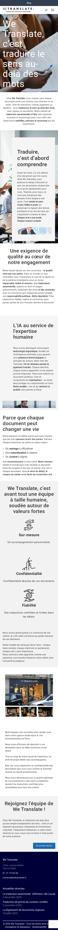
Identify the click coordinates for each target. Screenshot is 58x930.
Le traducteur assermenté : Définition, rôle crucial (29, 894)
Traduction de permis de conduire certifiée (25, 902)
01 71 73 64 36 (10, 873)
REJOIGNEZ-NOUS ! (44, 846)
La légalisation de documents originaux (24, 910)
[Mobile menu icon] (52, 10)
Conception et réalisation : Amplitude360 (25, 927)
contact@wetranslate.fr (14, 877)
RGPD (51, 927)
